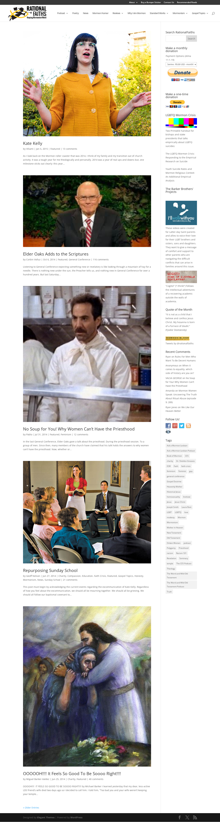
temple (170, 563)
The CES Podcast (183, 563)
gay (190, 471)
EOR (169, 466)
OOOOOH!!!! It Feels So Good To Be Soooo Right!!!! (72, 773)
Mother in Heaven (175, 527)
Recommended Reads (187, 2)
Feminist (182, 471)
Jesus (169, 502)
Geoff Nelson (33, 575)
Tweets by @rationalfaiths (180, 343)
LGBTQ (178, 512)
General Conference (79, 259)
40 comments (96, 779)
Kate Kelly (32, 143)
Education (87, 575)
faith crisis (186, 466)
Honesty (138, 575)
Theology (171, 568)
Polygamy (171, 548)
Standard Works (157, 13)
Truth (169, 591)
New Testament (174, 532)
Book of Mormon (174, 456)
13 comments (70, 148)
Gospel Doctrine (174, 481)
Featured (55, 148)
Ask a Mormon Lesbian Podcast (181, 450)
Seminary (183, 558)
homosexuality (173, 496)
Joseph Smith (172, 507)
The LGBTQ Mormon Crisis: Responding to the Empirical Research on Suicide (181, 157)
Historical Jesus (174, 491)
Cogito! (170, 285)
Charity (62, 575)
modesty (171, 517)
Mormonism (179, 13)
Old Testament (173, 538)
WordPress (76, 817)
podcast (187, 543)
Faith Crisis (100, 575)
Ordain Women (173, 543)
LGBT (178, 239)
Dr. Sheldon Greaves (185, 461)
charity (170, 461)
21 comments (70, 579)
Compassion (74, 575)
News (85, 13)
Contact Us (169, 2)
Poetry (75, 13)
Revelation (171, 558)
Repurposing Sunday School (50, 570)
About (132, 2)
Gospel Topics (198, 13)
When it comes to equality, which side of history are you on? (180, 369)
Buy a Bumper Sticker (151, 2)
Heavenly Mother (174, 486)
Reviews (116, 13)
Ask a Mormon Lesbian (177, 445)
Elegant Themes (46, 817)
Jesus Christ (180, 502)
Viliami (29, 148)
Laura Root (186, 507)
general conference (175, 476)
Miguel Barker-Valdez (37, 779)
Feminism (66, 434)
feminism (171, 471)
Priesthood (183, 548)
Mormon (182, 517)
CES (187, 456)
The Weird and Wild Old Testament (177, 575)
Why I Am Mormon (137, 13)
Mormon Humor (100, 13)
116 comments (101, 259)
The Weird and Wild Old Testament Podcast (177, 584)
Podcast (61, 13)
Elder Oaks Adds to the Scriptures (55, 254)
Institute (186, 496)
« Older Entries (31, 807)
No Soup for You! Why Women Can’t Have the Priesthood (79, 429)
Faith (176, 466)
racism (170, 553)
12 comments (81, 434)
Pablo (29, 434)
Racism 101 (181, 553)
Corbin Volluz (33, 259)
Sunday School (52, 579)
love (186, 512)
